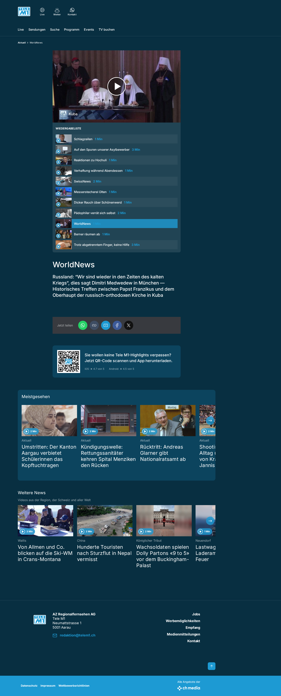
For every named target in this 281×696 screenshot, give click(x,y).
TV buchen (107, 29)
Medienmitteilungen (183, 634)
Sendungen (36, 29)
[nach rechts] (210, 420)
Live (21, 29)
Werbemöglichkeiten (183, 621)
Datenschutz (29, 685)
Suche (54, 29)
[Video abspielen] (117, 86)
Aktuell (22, 42)
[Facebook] (117, 325)
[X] (128, 325)
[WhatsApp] (82, 325)
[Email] (105, 325)
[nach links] (23, 420)
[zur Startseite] (24, 11)
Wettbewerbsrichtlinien (73, 685)
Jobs (196, 614)
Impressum (48, 685)
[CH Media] (188, 687)
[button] (94, 325)
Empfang (193, 628)
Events (89, 29)
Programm (71, 29)
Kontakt (193, 641)
